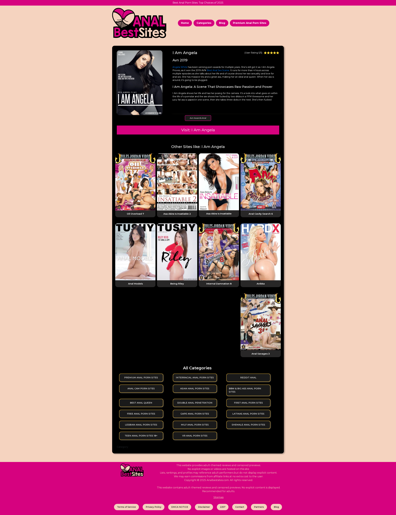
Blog (222, 22)
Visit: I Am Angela (198, 130)
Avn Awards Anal (198, 118)
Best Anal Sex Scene (218, 70)
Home (185, 22)
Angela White (179, 67)
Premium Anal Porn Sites (249, 22)
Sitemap (218, 497)
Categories (204, 22)
